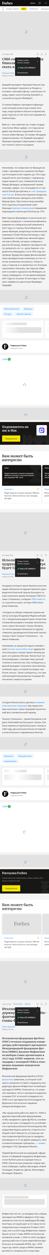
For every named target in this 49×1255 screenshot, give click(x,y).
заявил (41, 1169)
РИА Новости (38, 625)
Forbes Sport (8, 515)
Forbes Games (15, 9)
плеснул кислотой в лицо (20, 675)
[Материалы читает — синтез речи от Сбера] (37, 54)
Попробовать (22, 73)
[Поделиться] (42, 54)
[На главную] (7, 3)
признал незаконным (23, 234)
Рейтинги (34, 9)
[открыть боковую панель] (40, 3)
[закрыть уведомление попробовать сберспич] (38, 61)
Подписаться (11, 464)
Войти (32, 3)
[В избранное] (46, 54)
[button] (46, 3)
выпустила (7, 1105)
